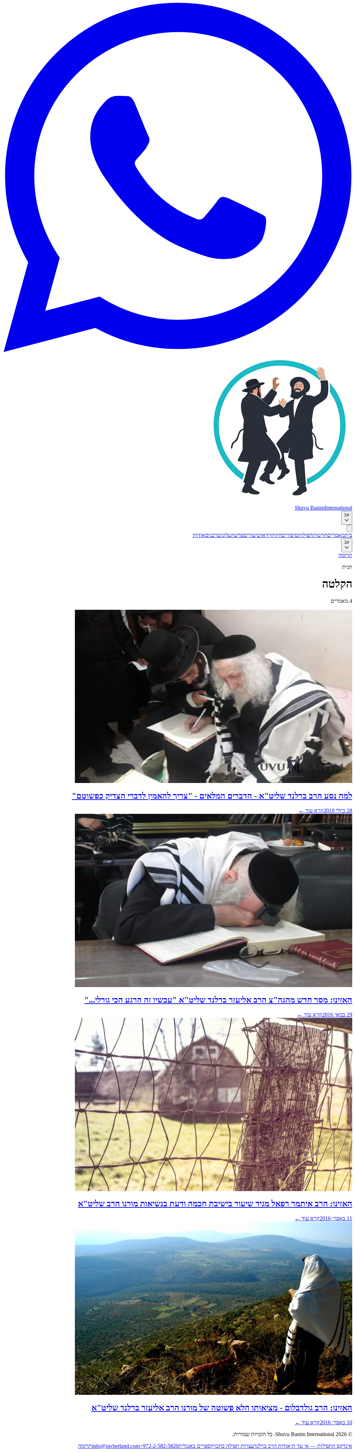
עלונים (224, 535)
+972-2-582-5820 (159, 1446)
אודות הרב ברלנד (272, 1446)
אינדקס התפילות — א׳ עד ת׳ (321, 1446)
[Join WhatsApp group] (177, 350)
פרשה (237, 535)
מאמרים (336, 535)
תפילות (305, 535)
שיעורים (252, 535)
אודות (199, 535)
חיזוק (276, 535)
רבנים (211, 535)
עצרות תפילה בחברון (232, 1446)
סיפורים (290, 535)
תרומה (345, 555)
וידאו (266, 535)
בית (348, 535)
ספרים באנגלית (194, 1446)
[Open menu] (349, 528)
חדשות (320, 535)
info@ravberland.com (116, 1446)
